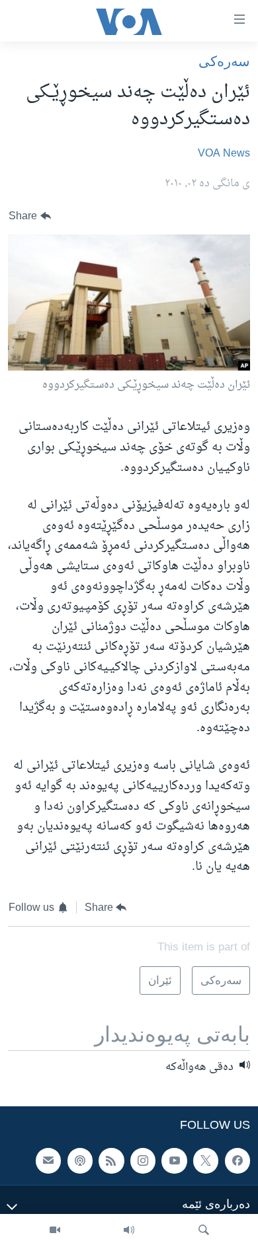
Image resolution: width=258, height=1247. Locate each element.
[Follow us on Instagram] (142, 1161)
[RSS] (111, 1161)
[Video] (55, 1230)
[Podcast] (80, 1161)
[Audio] (129, 1230)
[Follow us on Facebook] (237, 1161)
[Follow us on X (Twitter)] (205, 1161)
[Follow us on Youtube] (174, 1161)
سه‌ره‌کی (224, 61)
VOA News (224, 154)
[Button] (30, 216)
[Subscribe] (48, 1161)
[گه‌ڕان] (204, 1230)
